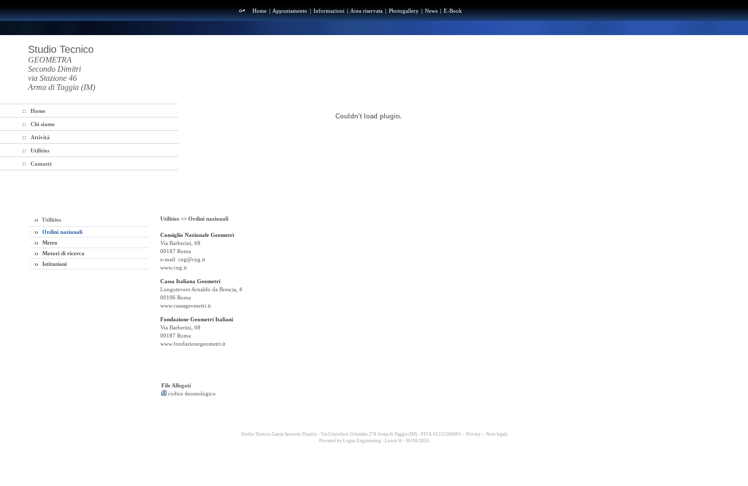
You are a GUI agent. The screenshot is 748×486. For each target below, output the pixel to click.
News (431, 11)
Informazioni (328, 11)
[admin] (242, 11)
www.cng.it (173, 267)
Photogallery (404, 11)
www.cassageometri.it (185, 305)
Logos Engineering (362, 440)
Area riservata (366, 11)
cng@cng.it (191, 259)
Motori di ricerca (62, 253)
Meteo (49, 242)
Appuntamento (289, 11)
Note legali (497, 434)
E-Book (453, 11)
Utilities (51, 220)
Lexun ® (393, 440)
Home (259, 11)
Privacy (473, 434)
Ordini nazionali (61, 232)
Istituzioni (54, 264)
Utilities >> (174, 219)
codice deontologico (191, 393)
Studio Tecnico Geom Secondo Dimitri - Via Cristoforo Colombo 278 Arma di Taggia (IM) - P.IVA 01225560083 (350, 434)
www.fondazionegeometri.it (192, 344)
